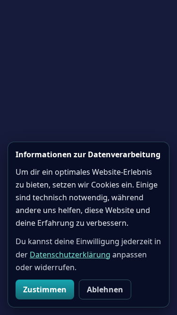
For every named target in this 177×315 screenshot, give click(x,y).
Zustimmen (45, 289)
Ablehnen (105, 289)
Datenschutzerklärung (70, 254)
